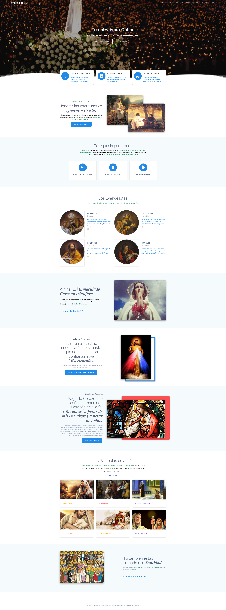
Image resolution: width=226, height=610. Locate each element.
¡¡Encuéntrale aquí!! (81, 124)
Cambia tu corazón (92, 440)
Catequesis (21, 3)
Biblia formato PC (125, 41)
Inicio (162, 3)
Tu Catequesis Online (190, 3)
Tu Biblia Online (173, 3)
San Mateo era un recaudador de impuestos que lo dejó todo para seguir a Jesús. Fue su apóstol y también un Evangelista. (99, 223)
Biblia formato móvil (101, 41)
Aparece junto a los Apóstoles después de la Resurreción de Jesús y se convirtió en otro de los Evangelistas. (154, 222)
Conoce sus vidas (133, 576)
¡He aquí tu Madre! (70, 311)
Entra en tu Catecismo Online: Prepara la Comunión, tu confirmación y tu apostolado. (80, 79)
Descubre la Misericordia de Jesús (81, 372)
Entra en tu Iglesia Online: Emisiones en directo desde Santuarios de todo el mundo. (152, 79)
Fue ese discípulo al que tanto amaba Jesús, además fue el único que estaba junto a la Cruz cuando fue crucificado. (154, 251)
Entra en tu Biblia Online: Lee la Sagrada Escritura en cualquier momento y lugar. (116, 79)
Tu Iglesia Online (208, 3)
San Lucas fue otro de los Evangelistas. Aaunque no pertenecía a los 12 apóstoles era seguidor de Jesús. (99, 251)
